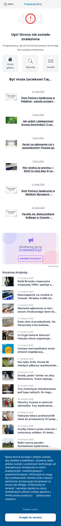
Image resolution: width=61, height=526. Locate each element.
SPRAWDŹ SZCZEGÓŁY (30, 258)
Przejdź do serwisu (30, 517)
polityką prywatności (22, 495)
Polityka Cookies (30, 509)
